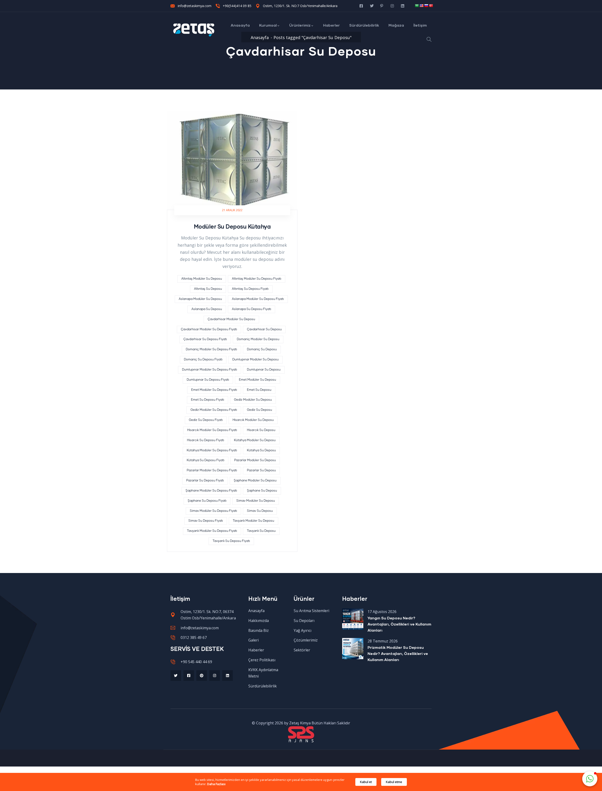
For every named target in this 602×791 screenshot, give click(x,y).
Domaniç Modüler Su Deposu (258, 339)
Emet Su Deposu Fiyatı (207, 399)
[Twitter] (175, 675)
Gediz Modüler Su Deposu (253, 399)
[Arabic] (417, 6)
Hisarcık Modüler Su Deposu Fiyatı (212, 430)
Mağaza (396, 25)
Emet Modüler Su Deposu (257, 379)
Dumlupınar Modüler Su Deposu (255, 359)
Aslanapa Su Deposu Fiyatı (251, 309)
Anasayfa (240, 25)
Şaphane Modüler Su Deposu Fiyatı (211, 490)
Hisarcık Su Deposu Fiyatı (205, 440)
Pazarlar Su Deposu (261, 470)
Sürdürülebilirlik (364, 25)
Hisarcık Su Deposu (261, 430)
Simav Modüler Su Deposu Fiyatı (213, 511)
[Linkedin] (227, 675)
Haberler (331, 25)
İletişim (420, 25)
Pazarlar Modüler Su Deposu (255, 460)
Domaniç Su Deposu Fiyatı (203, 359)
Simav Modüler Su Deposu (255, 500)
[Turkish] (431, 6)
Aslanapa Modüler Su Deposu (200, 299)
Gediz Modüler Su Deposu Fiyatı (213, 410)
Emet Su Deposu (259, 389)
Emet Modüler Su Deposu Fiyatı (214, 389)
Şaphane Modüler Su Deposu (255, 480)
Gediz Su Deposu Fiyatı (206, 420)
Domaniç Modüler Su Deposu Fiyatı (211, 349)
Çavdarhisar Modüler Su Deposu (231, 319)
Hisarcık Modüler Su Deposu (253, 420)
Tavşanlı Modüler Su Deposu (253, 520)
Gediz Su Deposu (259, 410)
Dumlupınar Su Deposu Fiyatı (208, 379)
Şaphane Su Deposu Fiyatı (207, 500)
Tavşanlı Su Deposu (261, 531)
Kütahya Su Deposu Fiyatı (205, 460)
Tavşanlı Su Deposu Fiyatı (231, 541)
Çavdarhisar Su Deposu (264, 329)
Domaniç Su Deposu (262, 349)
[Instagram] (214, 675)
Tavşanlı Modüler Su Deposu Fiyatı (212, 531)
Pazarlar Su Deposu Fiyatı (205, 480)
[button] (589, 778)
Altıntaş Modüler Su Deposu (201, 278)
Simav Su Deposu (260, 511)
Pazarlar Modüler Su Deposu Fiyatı (212, 470)
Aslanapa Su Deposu (206, 309)
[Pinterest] (201, 675)
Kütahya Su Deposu (261, 450)
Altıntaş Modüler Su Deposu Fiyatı (256, 278)
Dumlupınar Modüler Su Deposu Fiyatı (209, 369)
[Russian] (426, 6)
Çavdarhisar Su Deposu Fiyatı (205, 339)
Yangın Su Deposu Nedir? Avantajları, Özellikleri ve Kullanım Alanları (399, 624)
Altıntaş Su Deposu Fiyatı (250, 289)
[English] (421, 6)
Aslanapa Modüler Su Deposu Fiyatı (258, 299)
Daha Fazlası (216, 784)
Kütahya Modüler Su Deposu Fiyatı (212, 450)
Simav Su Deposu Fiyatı (205, 520)
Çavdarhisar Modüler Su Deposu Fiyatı (209, 329)
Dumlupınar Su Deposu (264, 369)
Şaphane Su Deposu (262, 490)
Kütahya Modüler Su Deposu (255, 440)
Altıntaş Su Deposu (208, 289)
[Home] (193, 30)
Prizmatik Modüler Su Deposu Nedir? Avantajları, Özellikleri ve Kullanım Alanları (398, 653)
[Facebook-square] (188, 675)
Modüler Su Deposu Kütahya (232, 226)
